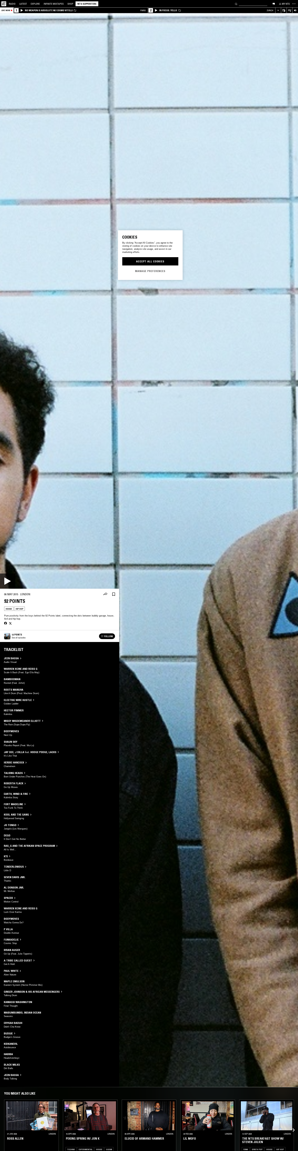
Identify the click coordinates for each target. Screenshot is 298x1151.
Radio (12, 3)
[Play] (7, 581)
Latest (23, 3)
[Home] (3, 3)
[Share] (105, 594)
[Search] (236, 4)
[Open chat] (273, 3)
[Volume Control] (295, 10)
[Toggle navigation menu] (294, 3)
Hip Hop (19, 608)
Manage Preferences (150, 271)
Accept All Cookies (150, 261)
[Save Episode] (114, 594)
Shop (70, 3)
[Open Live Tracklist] (289, 10)
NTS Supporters (86, 3)
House (9, 608)
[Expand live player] (278, 10)
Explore (35, 3)
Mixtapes (54, 3)
